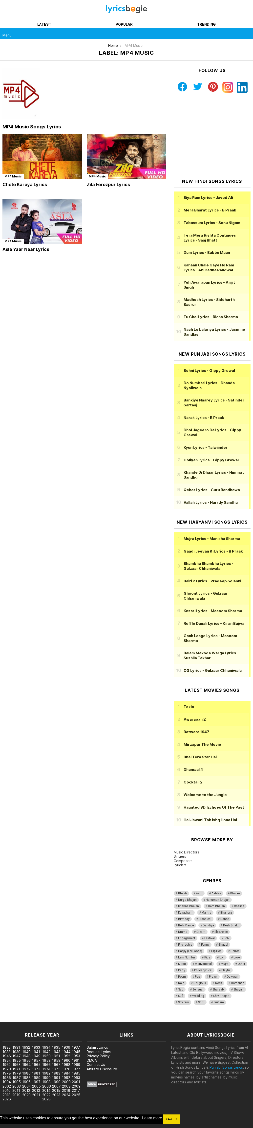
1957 (36, 1060)
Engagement (186, 938)
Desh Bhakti (231, 925)
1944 (66, 1052)
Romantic (237, 983)
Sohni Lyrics (209, 370)
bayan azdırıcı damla (45, 1020)
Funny (205, 944)
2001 (76, 1082)
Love (236, 957)
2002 (6, 1086)
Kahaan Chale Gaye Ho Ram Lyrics (209, 267)
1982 (46, 1073)
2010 (6, 1090)
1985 (76, 1073)
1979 (16, 1073)
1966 (46, 1064)
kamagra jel (87, 1020)
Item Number (186, 957)
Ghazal (223, 944)
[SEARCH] (248, 33)
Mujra (225, 964)
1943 (56, 1052)
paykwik (70, 1020)
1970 (6, 1069)
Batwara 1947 (196, 731)
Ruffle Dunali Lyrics (214, 623)
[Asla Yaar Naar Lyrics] (42, 221)
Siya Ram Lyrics (208, 197)
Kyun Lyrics (206, 447)
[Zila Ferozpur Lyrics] (126, 156)
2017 (76, 1090)
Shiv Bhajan (221, 996)
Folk (226, 938)
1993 (76, 1078)
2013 (36, 1090)
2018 (6, 1095)
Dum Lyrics (207, 252)
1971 (16, 1069)
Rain (181, 983)
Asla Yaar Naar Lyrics (25, 249)
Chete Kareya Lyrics (24, 184)
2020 (26, 1095)
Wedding (198, 996)
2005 (36, 1086)
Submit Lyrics (97, 1047)
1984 (66, 1073)
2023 (56, 1095)
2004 (26, 1086)
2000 (66, 1082)
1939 (16, 1052)
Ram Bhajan (216, 906)
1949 (36, 1056)
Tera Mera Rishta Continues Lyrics (210, 238)
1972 (26, 1069)
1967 (56, 1064)
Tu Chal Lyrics (211, 316)
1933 (36, 1047)
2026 (6, 1099)
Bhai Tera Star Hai (200, 757)
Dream (200, 932)
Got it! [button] (171, 1119)
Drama (182, 932)
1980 (26, 1073)
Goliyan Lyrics (211, 460)
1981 (36, 1073)
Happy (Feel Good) (190, 951)
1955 (16, 1060)
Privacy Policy (98, 1056)
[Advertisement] (212, 136)
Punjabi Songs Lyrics (226, 1067)
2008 (66, 1086)
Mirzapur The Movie (202, 744)
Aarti (199, 893)
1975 (56, 1069)
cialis (24, 1020)
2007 (56, 1086)
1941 (36, 1052)
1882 (6, 1047)
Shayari (238, 989)
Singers (180, 856)
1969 (76, 1064)
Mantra (206, 912)
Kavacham (185, 912)
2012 (26, 1090)
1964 (26, 1064)
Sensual (197, 989)
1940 (26, 1052)
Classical (205, 919)
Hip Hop (216, 951)
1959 (56, 1060)
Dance (224, 919)
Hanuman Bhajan (218, 900)
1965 (36, 1064)
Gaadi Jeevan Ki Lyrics (213, 551)
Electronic (221, 932)
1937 (76, 1047)
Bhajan (235, 893)
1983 (56, 1073)
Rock (218, 983)
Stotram (183, 1002)
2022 (46, 1095)
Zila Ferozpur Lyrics (108, 184)
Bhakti (182, 893)
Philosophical (203, 970)
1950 (46, 1056)
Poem (182, 976)
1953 (76, 1056)
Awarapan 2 (195, 719)
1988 (26, 1078)
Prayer (213, 976)
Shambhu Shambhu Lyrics (208, 566)
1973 (36, 1069)
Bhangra (226, 912)
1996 (26, 1082)
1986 (6, 1078)
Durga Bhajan (187, 900)
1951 (56, 1056)
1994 (6, 1082)
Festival (209, 938)
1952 (66, 1056)
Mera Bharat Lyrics (210, 210)
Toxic (189, 706)
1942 (46, 1052)
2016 (66, 1090)
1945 (76, 1052)
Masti (182, 964)
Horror (235, 951)
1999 (56, 1082)
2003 (16, 1086)
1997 (36, 1082)
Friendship (185, 944)
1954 (6, 1060)
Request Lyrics (99, 1052)
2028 (46, 1099)
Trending (206, 24)
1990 (46, 1078)
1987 (16, 1078)
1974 (46, 1069)
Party (181, 970)
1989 (36, 1078)
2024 (66, 1095)
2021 (36, 1095)
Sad (180, 989)
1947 (16, 1056)
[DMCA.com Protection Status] (102, 1086)
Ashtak (216, 893)
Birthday (184, 919)
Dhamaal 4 (193, 769)
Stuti (201, 1002)
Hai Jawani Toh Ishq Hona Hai (210, 819)
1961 (76, 1060)
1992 (66, 1078)
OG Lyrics (213, 670)
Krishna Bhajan (188, 906)
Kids (207, 957)
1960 (66, 1060)
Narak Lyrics (204, 417)
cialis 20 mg (9, 1020)
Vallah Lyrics (211, 502)
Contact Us (96, 1064)
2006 (46, 1086)
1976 (66, 1069)
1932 (26, 1047)
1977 (76, 1069)
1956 (26, 1060)
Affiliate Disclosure (102, 1069)
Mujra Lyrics (212, 538)
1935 (56, 1047)
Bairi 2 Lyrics (212, 581)
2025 (76, 1095)
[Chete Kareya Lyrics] (42, 156)
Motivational (203, 964)
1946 (6, 1056)
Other (241, 964)
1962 (6, 1064)
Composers (183, 861)
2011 (16, 1090)
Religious (199, 983)
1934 (46, 1047)
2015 (56, 1090)
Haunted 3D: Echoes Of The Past (214, 807)
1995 (16, 1082)
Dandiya (208, 925)
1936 (66, 1047)
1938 (6, 1052)
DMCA (92, 1060)
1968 (66, 1064)
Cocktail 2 (193, 782)
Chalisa (239, 906)
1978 (6, 1073)
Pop (197, 976)
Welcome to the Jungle (205, 794)
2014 (46, 1090)
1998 (46, 1082)
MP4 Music (13, 176)
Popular (124, 24)
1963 (16, 1064)
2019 (16, 1095)
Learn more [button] (152, 1118)
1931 (16, 1047)
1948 (26, 1056)
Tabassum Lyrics (212, 222)
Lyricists (180, 865)
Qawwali (232, 976)
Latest (44, 24)
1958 (46, 1060)
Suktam (218, 1002)
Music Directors (186, 852)
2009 (76, 1086)
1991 (56, 1078)
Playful (226, 970)
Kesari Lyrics (213, 610)
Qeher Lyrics (212, 489)
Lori (221, 957)
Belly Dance (186, 925)
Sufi (180, 996)
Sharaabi (218, 989)
